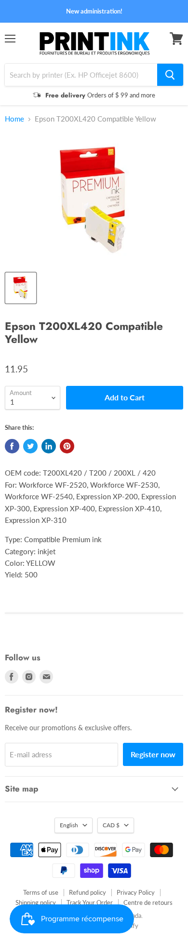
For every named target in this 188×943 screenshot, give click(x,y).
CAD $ (111, 825)
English (69, 825)
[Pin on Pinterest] (67, 446)
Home (14, 119)
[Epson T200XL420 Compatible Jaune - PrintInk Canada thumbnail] (20, 288)
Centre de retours (148, 902)
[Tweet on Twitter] (30, 446)
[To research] (170, 75)
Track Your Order (90, 902)
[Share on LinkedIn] (48, 446)
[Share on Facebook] (12, 446)
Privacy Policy (136, 892)
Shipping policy (35, 902)
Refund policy (87, 892)
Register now (153, 754)
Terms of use (40, 892)
